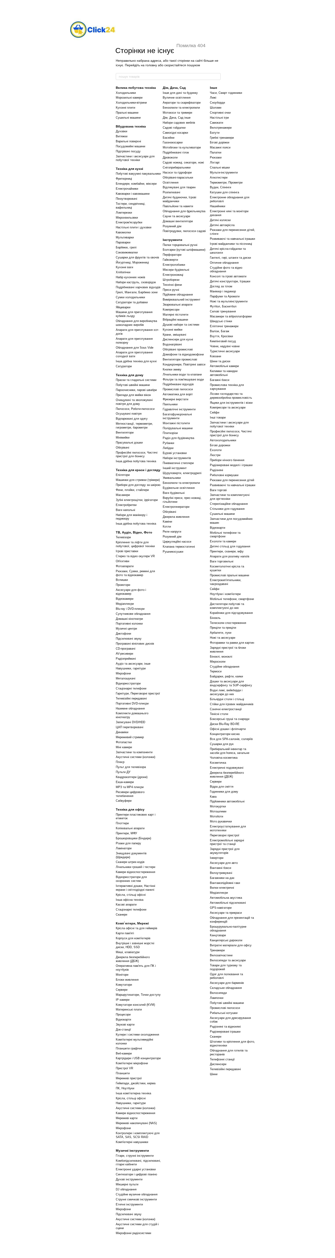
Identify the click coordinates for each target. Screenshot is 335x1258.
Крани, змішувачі (174, 334)
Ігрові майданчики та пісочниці (231, 243)
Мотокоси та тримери (177, 112)
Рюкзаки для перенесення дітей (232, 480)
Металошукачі (125, 678)
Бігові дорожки (220, 445)
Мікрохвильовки (127, 217)
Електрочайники (127, 188)
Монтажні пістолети (176, 423)
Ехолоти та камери (223, 541)
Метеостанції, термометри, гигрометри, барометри (134, 425)
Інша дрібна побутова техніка (136, 461)
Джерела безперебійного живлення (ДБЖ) (133, 959)
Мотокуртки (218, 806)
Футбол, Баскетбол (223, 306)
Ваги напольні (125, 510)
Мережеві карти (126, 1118)
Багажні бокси (219, 380)
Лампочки (216, 998)
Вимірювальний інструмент (181, 299)
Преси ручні (171, 289)
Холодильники (126, 92)
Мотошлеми (218, 811)
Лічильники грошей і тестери (135, 867)
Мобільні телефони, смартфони (232, 599)
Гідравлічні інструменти (179, 409)
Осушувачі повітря (129, 413)
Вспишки (122, 580)
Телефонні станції (222, 1059)
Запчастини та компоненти (134, 752)
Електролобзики (174, 264)
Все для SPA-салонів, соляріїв (231, 739)
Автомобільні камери (224, 366)
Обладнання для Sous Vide (134, 347)
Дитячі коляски (220, 220)
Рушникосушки (173, 551)
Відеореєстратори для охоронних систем (131, 879)
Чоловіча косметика (223, 757)
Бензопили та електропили (181, 107)
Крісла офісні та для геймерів (136, 928)
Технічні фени (172, 284)
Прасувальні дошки (129, 442)
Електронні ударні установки (136, 1169)
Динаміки (122, 732)
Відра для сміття (221, 786)
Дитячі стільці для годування (230, 546)
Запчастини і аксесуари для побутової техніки (135, 158)
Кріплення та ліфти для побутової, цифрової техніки (135, 544)
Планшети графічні (129, 1048)
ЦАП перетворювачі (129, 727)
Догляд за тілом (221, 286)
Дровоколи (170, 157)
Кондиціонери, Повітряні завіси (184, 364)
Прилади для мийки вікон (133, 395)
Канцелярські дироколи (226, 940)
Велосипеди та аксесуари (228, 960)
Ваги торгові (218, 490)
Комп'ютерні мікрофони (132, 1063)
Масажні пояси (220, 147)
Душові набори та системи (181, 324)
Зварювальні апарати (177, 304)
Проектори (123, 585)
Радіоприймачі (126, 658)
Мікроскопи (217, 661)
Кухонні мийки (172, 329)
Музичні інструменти (132, 1150)
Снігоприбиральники (177, 167)
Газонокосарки (173, 142)
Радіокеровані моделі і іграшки (231, 465)
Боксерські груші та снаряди (229, 719)
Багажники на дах (222, 878)
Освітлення (170, 182)
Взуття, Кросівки (221, 336)
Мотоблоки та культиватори (182, 147)
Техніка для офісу (130, 809)
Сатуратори (124, 366)
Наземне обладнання (130, 708)
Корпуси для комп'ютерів (133, 938)
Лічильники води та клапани (182, 374)
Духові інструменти (129, 1179)
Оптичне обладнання (224, 262)
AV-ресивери (124, 653)
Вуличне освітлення (177, 97)
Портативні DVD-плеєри (132, 703)
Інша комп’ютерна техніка (133, 1093)
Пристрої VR (124, 1068)
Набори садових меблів (179, 122)
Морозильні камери (129, 97)
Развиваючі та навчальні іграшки (232, 485)
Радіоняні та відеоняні (225, 1026)
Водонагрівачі (172, 344)
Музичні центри (126, 628)
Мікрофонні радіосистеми (133, 1233)
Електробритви (126, 505)
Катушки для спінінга (224, 192)
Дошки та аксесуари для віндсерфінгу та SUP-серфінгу (231, 683)
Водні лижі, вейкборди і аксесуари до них (226, 692)
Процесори (123, 1014)
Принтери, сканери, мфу (227, 551)
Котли (167, 526)
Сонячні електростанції (226, 709)
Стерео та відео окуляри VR (135, 556)
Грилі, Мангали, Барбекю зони (136, 292)
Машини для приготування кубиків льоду (134, 314)
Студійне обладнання (224, 666)
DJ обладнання (126, 1189)
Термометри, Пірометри (226, 182)
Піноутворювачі (126, 198)
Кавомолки (123, 232)
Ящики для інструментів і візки (231, 402)
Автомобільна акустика (226, 897)
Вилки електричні (222, 887)
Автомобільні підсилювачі (228, 902)
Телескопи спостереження (228, 623)
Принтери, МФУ (126, 833)
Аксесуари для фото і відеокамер (131, 591)
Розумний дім (172, 226)
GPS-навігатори (221, 907)
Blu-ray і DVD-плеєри (130, 608)
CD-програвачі (125, 648)
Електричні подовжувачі (226, 767)
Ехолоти (216, 450)
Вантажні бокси (220, 868)
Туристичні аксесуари (225, 351)
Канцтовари (218, 935)
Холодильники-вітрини (131, 102)
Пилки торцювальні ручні (180, 245)
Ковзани (215, 356)
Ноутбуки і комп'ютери (225, 594)
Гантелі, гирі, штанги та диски (230, 257)
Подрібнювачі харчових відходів (138, 287)
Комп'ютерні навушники (132, 1142)
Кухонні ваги (124, 267)
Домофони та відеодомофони (183, 354)
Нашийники (217, 206)
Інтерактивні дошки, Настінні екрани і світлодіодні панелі (135, 887)
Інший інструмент (175, 468)
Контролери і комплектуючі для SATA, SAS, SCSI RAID (138, 1135)
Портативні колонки (129, 623)
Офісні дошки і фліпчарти (228, 729)
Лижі (213, 97)
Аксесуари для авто (224, 863)
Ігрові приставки (127, 551)
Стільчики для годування (227, 508)
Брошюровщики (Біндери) (133, 838)
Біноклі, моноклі (221, 656)
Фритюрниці (124, 178)
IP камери (122, 999)
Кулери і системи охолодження (137, 1034)
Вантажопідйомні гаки (225, 883)
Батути (214, 132)
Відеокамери (124, 598)
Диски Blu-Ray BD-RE (225, 724)
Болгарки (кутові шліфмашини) (184, 249)
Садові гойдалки (174, 127)
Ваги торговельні (221, 561)
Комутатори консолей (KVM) (135, 1004)
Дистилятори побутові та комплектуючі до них (227, 606)
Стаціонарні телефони (131, 688)
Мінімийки (122, 437)
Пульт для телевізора (131, 767)
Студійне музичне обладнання (136, 1194)
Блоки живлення (127, 979)
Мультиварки (125, 237)
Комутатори (124, 984)
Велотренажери (221, 127)
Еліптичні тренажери (224, 326)
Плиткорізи (170, 433)
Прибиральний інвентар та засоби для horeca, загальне (229, 751)
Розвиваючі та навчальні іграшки (232, 238)
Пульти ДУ (123, 772)
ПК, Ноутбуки (125, 1088)
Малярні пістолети (175, 314)
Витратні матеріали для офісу (231, 945)
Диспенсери (218, 1064)
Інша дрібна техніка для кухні (136, 361)
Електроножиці (173, 274)
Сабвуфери (123, 800)
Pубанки (168, 443)
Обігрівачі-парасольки (178, 177)
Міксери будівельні (176, 269)
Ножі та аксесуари (222, 637)
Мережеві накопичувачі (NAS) (136, 1123)
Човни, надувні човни (225, 346)
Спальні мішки (220, 167)
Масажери (123, 495)
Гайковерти (170, 259)
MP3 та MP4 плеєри (130, 787)
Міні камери (124, 747)
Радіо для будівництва (178, 438)
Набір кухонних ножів (130, 277)
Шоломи (215, 107)
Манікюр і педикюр (223, 291)
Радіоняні (216, 470)
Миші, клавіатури (127, 952)
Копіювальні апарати (130, 828)
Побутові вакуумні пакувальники (138, 173)
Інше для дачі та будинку (180, 92)
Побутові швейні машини (133, 385)
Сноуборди (217, 102)
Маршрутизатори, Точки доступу (138, 994)
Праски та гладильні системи (136, 380)
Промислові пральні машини (229, 575)
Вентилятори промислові (180, 359)
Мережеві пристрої (129, 1078)
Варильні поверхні (128, 141)
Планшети (123, 1073)
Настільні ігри (219, 117)
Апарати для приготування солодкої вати (134, 354)
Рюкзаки (216, 157)
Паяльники (170, 404)
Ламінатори (123, 848)
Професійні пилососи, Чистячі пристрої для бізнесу (136, 454)
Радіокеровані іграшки (225, 1031)
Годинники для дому (224, 791)
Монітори (122, 974)
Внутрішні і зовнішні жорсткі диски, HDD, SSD (135, 945)
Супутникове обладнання (133, 613)
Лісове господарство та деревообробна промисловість (231, 395)
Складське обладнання (226, 988)
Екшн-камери (125, 782)
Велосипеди (218, 993)
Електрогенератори (176, 506)
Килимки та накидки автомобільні (223, 373)
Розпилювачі (171, 192)
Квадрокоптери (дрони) (131, 777)
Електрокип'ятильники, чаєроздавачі (225, 582)
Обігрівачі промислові (178, 349)
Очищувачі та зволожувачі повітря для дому (134, 402)
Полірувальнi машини (178, 428)
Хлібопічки (123, 272)
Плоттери (122, 823)
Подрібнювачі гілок (176, 152)
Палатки (215, 152)
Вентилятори (125, 432)
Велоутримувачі (221, 873)
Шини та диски (220, 361)
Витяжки (121, 136)
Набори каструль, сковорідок (136, 282)
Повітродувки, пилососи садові (184, 231)
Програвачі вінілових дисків (135, 643)
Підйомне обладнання (178, 294)
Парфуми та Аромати (225, 296)
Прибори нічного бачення (227, 460)
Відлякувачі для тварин (179, 187)
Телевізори (123, 537)
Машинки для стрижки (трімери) (138, 480)
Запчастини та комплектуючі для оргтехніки (230, 496)
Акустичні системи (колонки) (135, 757)
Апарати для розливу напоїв (229, 556)
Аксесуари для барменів (227, 983)
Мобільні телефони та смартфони (225, 534)
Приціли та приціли (223, 627)
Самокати (216, 122)
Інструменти (172, 240)
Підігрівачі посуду (128, 151)
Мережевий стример (130, 737)
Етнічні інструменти (129, 1204)
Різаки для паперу (128, 843)
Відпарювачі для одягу (132, 418)
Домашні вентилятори (178, 221)
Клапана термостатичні (179, 546)
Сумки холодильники (130, 297)
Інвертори (216, 858)
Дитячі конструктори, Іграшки (230, 281)
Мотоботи (216, 816)
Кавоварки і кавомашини (132, 193)
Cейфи (214, 589)
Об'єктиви (122, 561)
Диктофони (123, 633)
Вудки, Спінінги (220, 187)
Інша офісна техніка (129, 899)
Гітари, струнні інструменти (135, 1155)
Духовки (121, 131)
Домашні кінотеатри (129, 618)
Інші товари (218, 417)
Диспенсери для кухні (178, 339)
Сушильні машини (128, 117)
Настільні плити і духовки (133, 227)
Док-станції (123, 1029)
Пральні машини (127, 112)
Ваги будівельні (174, 493)
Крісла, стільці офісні (131, 894)
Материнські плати (129, 1009)
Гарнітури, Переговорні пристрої (138, 693)
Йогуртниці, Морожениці (132, 262)
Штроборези (171, 279)
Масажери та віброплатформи (231, 316)
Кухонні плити (125, 107)
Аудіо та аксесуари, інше (133, 663)
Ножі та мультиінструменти (228, 301)
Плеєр (120, 762)
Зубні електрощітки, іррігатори (137, 500)
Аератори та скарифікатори (182, 102)
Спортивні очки (220, 112)
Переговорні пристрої (224, 835)
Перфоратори (172, 254)
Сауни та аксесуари (176, 216)
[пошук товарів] (217, 76)
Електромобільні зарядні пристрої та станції (227, 842)
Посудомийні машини (130, 146)
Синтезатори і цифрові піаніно (136, 1174)
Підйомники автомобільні (227, 801)
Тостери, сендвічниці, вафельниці (130, 205)
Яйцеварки (123, 307)
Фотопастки (124, 742)
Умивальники (172, 478)
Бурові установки (175, 453)
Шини (213, 1074)
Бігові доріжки (219, 142)
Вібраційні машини (175, 319)
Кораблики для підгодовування (231, 613)
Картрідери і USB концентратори (138, 1058)
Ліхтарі (214, 162)
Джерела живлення (176, 516)
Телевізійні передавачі (131, 698)
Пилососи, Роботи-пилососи (135, 409)
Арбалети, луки (220, 632)
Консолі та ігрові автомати (228, 276)
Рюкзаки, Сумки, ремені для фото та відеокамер (135, 573)
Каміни (167, 521)
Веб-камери (124, 1053)
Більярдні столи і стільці (227, 699)
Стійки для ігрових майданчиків (231, 704)
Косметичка (218, 762)
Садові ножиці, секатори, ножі (183, 162)
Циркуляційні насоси (177, 541)
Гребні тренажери (222, 137)
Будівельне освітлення (179, 488)
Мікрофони (123, 673)
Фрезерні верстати (175, 399)
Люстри (215, 455)
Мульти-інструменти (224, 172)
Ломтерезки (124, 212)
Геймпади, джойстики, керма (135, 1083)
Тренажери (217, 950)
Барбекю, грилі (126, 247)
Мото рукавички (221, 821)
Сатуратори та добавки (132, 302)
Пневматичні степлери (178, 463)
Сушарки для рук (222, 744)
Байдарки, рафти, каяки (226, 676)
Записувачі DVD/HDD (130, 722)
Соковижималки (127, 252)
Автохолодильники (223, 440)
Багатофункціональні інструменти (177, 416)
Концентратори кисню (225, 734)
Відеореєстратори (128, 683)
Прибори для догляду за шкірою (138, 485)
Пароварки (123, 242)
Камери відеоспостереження (135, 872)
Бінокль (215, 618)
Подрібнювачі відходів (178, 384)
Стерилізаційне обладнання (229, 503)
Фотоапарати (125, 566)
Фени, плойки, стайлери (132, 490)
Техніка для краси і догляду (138, 470)
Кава (213, 796)
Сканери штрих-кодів (130, 862)
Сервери (121, 989)
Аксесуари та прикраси (226, 912)
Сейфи (214, 412)
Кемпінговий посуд (223, 341)
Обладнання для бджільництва (184, 211)
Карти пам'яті (125, 933)
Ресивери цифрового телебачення (130, 794)
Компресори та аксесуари (227, 407)
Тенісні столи (219, 714)
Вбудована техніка (131, 126)
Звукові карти (125, 1024)
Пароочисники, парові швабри (136, 390)
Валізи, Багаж (219, 331)
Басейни (168, 137)
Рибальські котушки (223, 1013)
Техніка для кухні (129, 169)
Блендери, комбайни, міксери (136, 183)
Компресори (171, 309)
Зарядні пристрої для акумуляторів (225, 851)
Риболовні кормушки (224, 475)
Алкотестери (218, 177)
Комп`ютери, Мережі (132, 923)
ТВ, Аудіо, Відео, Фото (134, 532)
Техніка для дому (129, 375)
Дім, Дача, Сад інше (177, 117)
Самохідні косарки (175, 132)
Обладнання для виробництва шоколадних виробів (136, 323)
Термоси (216, 671)
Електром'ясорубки (129, 222)
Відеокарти (123, 1019)
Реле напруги (172, 531)
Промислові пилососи (178, 389)
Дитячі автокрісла (222, 225)
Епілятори (123, 475)
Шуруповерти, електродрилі (182, 473)
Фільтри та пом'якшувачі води (183, 379)
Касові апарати (126, 904)
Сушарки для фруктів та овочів (137, 257)
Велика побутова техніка (136, 87)
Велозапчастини (221, 955)
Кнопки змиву (172, 369)
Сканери (121, 914)
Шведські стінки (221, 321)
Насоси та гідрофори (177, 172)
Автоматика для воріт (178, 394)
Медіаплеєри (125, 603)
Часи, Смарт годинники (226, 92)
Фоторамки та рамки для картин (232, 642)
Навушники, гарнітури (131, 668)
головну (151, 65)
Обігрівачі (122, 447)
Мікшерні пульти (127, 1184)
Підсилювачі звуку (129, 638)
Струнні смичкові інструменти (136, 1199)
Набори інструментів (177, 458)
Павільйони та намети (178, 206)
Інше (213, 87)
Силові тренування (223, 311)
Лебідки (168, 448)
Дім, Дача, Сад (174, 87)
